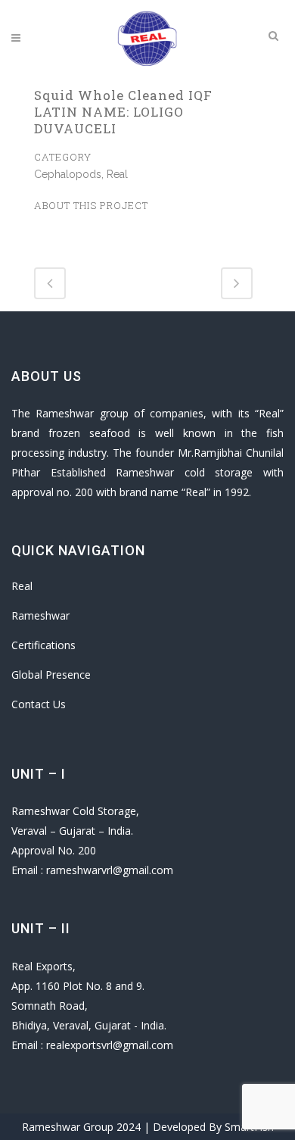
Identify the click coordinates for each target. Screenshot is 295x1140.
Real (22, 586)
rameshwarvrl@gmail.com (109, 870)
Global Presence (51, 674)
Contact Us (38, 704)
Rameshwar (40, 615)
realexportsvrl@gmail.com (109, 1045)
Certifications (43, 645)
